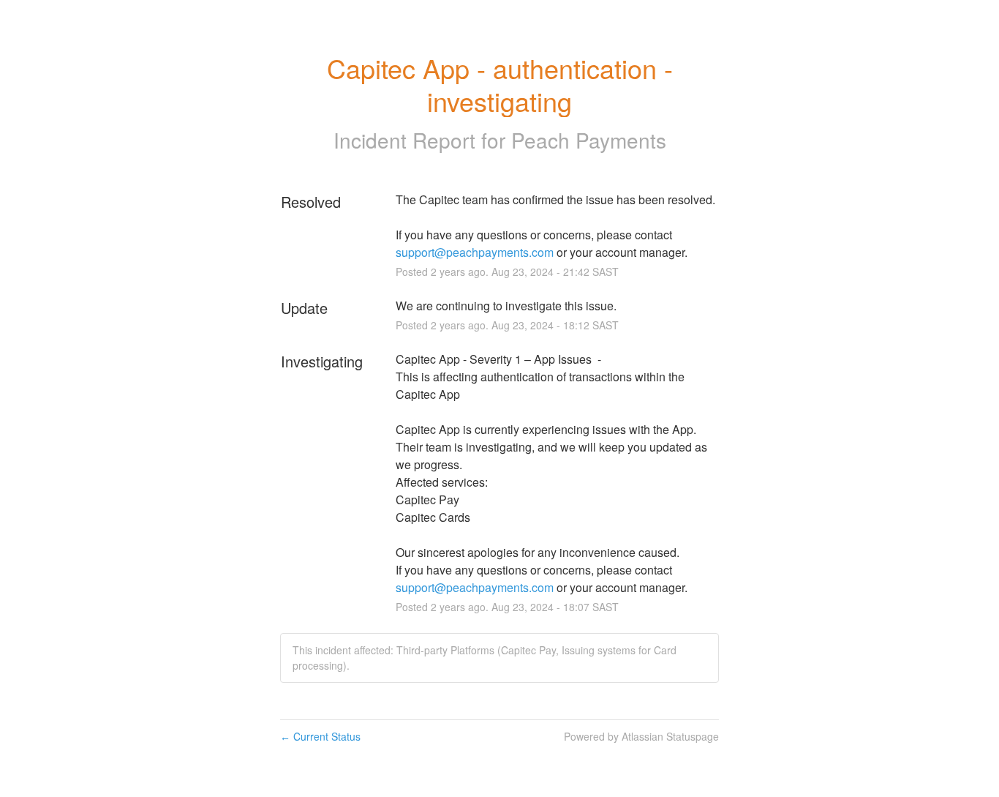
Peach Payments (588, 139)
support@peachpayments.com (475, 252)
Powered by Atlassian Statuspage (641, 736)
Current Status (320, 736)
